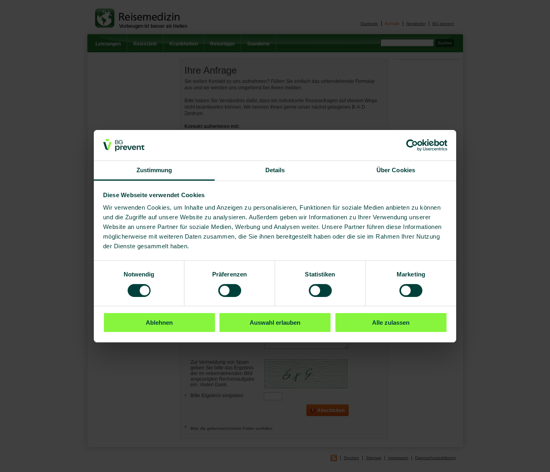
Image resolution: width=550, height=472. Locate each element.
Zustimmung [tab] (154, 170)
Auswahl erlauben (275, 322)
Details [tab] (275, 170)
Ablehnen (159, 322)
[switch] (229, 290)
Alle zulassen (390, 322)
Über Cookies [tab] (395, 170)
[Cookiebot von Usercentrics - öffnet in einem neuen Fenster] (412, 145)
